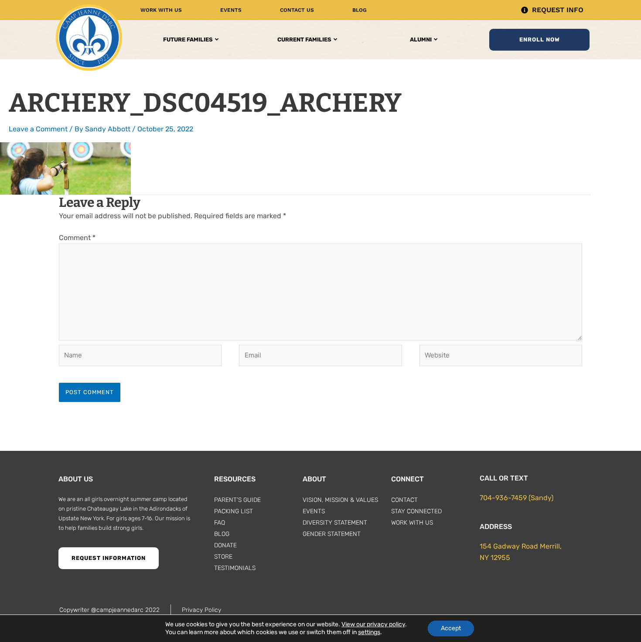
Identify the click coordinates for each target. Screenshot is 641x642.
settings (369, 632)
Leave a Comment (38, 129)
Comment (77, 237)
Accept (451, 628)
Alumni (421, 39)
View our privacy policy (373, 624)
